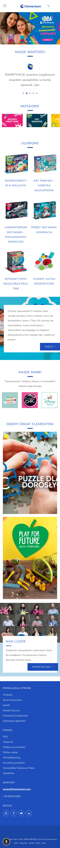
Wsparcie (8, 741)
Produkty (8, 694)
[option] (30, 28)
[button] (6, 841)
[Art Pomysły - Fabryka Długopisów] (44, 163)
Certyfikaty (8, 773)
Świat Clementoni (12, 700)
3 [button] (30, 41)
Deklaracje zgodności (14, 720)
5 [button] (36, 41)
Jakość (6, 705)
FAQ (5, 736)
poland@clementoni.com (17, 789)
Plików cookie (10, 752)
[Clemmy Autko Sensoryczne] (44, 262)
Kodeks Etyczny (11, 710)
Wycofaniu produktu (14, 762)
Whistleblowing (11, 757)
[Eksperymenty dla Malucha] (16, 163)
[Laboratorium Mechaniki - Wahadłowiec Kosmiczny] (16, 210)
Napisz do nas (41, 666)
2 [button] (26, 41)
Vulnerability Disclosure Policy (19, 768)
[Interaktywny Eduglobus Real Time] (16, 262)
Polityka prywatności (14, 747)
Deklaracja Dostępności (15, 715)
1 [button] (23, 41)
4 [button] (33, 41)
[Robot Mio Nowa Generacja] (44, 210)
